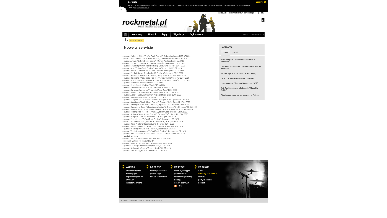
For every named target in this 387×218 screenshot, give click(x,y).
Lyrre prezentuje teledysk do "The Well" (238, 78)
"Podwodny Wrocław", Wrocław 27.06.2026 (148, 97)
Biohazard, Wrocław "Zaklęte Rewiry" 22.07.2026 (150, 148)
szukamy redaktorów (207, 174)
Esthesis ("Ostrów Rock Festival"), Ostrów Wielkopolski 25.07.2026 (157, 63)
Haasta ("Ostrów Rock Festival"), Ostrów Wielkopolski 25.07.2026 (157, 71)
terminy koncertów (158, 171)
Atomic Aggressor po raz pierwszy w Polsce (240, 95)
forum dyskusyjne (182, 171)
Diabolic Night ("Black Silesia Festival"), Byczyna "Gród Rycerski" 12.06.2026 (161, 109)
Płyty (164, 34)
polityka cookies (205, 180)
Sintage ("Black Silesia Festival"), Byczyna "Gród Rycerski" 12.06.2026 (159, 114)
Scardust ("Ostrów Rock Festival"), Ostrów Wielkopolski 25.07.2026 (157, 66)
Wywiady (179, 34)
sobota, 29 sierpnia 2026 (253, 34)
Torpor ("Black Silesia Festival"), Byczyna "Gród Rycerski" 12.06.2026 (158, 112)
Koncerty (137, 34)
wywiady (130, 180)
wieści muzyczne (133, 171)
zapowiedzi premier (134, 177)
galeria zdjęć (155, 174)
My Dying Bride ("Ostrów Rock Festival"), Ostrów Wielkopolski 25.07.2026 (160, 56)
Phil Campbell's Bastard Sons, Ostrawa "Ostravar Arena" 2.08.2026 (157, 134)
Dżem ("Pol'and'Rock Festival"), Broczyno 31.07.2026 (152, 124)
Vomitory (134, 136)
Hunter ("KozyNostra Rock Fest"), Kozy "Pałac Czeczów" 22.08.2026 (158, 75)
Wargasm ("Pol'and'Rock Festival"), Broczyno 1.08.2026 (153, 117)
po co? (261, 13)
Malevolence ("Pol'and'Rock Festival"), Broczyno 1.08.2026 (154, 119)
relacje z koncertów (158, 177)
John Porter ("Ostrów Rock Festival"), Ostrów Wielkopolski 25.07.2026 (158, 59)
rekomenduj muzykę (183, 177)
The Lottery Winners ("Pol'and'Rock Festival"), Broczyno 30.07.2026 (158, 131)
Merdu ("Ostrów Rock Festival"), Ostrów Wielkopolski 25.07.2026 (156, 73)
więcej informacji (141, 8)
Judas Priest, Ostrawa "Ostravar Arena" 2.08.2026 (150, 138)
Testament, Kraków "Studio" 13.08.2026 (146, 83)
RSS (180, 186)
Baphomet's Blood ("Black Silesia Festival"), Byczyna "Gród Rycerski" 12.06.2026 (163, 107)
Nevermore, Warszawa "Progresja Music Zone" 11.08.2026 (154, 92)
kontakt (201, 183)
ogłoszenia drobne (134, 183)
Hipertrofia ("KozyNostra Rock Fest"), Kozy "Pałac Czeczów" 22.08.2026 (159, 78)
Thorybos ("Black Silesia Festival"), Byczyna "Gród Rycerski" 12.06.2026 (159, 100)
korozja (177, 180)
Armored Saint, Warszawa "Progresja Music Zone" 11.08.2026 (155, 95)
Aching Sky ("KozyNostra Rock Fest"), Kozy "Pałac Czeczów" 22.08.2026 (160, 80)
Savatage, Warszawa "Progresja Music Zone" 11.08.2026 (153, 90)
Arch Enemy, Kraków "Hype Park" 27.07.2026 (148, 151)
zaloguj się (223, 13)
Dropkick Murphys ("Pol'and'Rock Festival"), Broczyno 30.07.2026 (157, 126)
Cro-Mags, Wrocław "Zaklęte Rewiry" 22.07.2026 (150, 146)
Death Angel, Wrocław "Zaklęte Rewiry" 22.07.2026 (151, 143)
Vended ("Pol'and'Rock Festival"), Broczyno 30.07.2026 (153, 129)
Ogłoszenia (196, 34)
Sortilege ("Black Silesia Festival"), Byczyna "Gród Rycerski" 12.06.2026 (159, 105)
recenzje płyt (131, 174)
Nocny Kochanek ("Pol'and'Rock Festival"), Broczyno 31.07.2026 (156, 122)
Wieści (152, 34)
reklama (201, 177)
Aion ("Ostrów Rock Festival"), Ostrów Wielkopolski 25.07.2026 (156, 68)
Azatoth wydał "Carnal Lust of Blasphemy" (239, 74)
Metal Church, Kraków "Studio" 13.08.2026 (147, 85)
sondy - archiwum (182, 183)
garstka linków (180, 174)
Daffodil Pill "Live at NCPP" (143, 141)
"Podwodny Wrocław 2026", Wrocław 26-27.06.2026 (151, 88)
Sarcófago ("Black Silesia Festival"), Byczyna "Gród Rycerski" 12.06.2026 (160, 102)
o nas (200, 171)
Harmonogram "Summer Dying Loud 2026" (239, 83)
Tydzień (235, 52)
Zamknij (259, 2)
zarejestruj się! (250, 13)
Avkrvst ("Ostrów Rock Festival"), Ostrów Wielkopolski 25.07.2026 (157, 61)
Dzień (225, 53)
